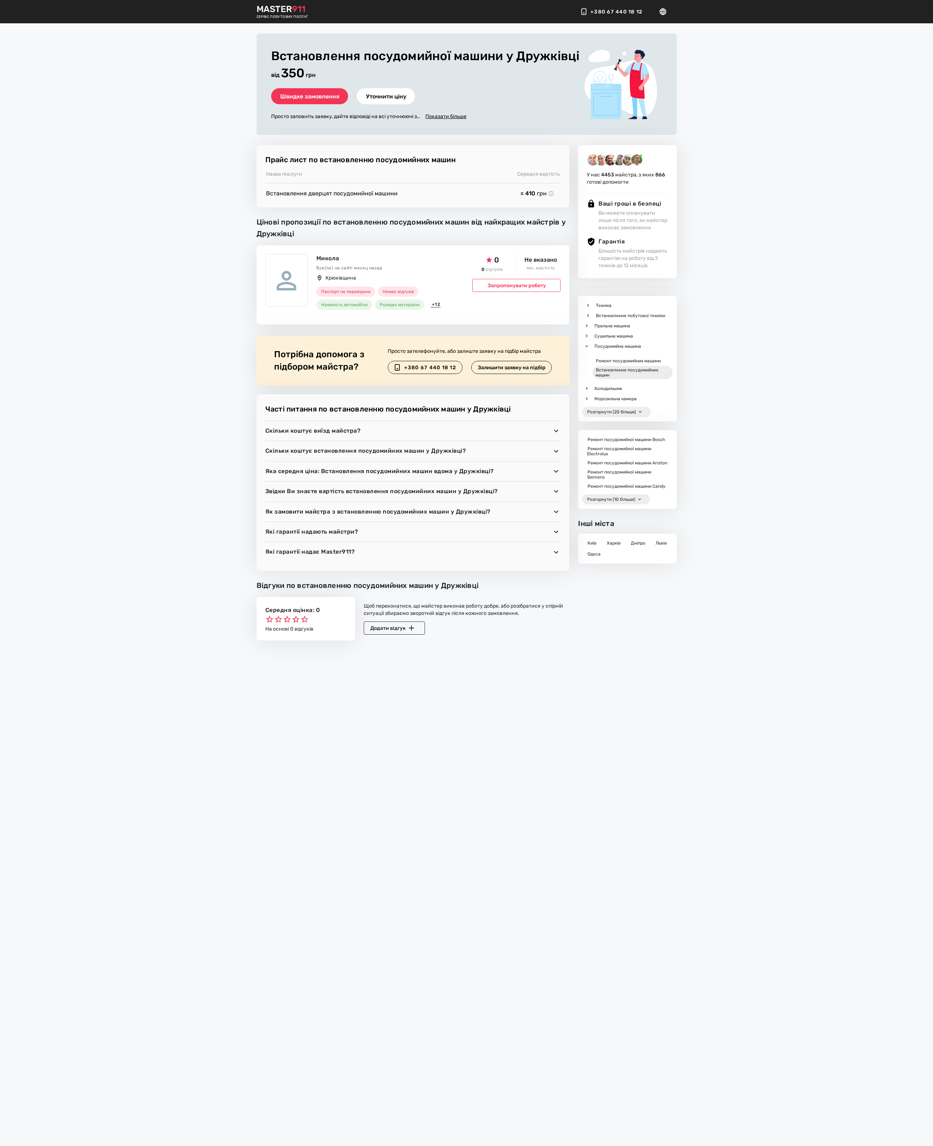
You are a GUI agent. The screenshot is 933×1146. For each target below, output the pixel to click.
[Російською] (665, 11)
